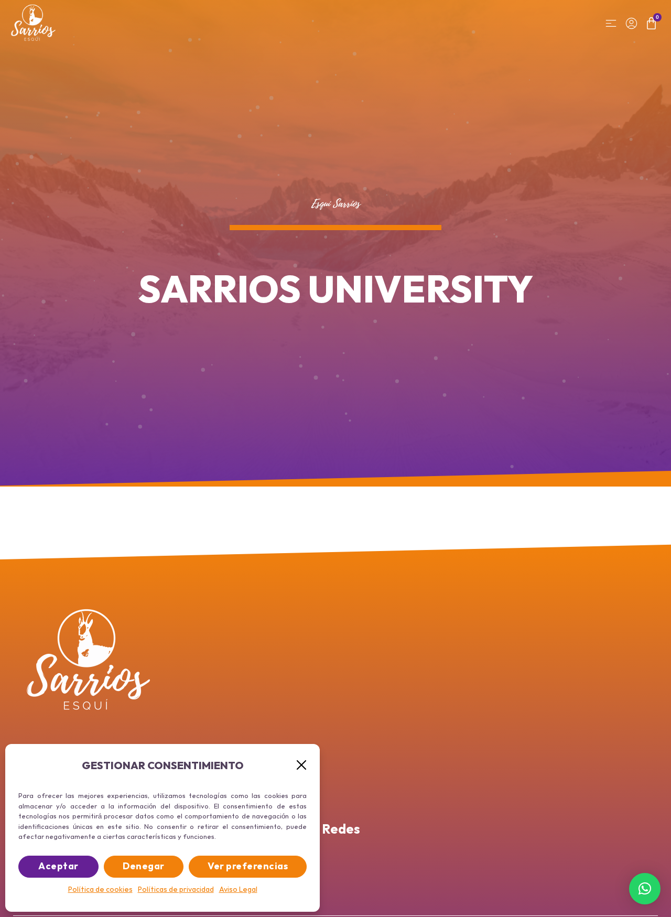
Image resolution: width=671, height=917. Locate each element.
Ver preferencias (248, 866)
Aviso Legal (238, 889)
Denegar (144, 866)
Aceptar (58, 866)
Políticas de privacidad (176, 889)
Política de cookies (100, 889)
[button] (301, 765)
